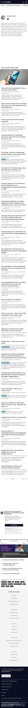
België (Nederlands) (18, 584)
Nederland (10, 584)
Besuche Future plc (6, 671)
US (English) (4, 581)
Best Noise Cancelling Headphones (14, 640)
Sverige (3, 586)
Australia (22, 581)
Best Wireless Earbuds (14, 643)
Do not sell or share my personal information (11, 698)
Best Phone (14, 623)
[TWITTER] (8, 19)
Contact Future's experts (7, 684)
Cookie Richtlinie (5, 689)
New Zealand (4, 584)
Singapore (17, 581)
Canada (9, 581)
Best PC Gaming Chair (14, 618)
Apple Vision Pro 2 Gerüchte (13, 5)
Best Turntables (14, 637)
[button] (1, 2)
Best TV (14, 626)
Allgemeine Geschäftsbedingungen (9, 681)
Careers (3, 695)
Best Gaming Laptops (14, 612)
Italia (24, 584)
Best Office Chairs (14, 646)
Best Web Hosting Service (14, 601)
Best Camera (14, 651)
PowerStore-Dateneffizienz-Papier (11, 573)
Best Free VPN (14, 598)
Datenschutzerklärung (8, 529)
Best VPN (14, 595)
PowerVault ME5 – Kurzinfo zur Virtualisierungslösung (11, 564)
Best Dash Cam (14, 654)
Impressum (4, 692)
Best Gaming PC (14, 615)
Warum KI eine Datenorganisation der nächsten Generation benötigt (12, 569)
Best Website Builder (14, 604)
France (11, 586)
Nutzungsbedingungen (8, 528)
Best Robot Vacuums (14, 660)
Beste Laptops (14, 609)
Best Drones (14, 657)
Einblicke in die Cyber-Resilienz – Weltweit (13, 559)
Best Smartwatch (14, 632)
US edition (11, 704)
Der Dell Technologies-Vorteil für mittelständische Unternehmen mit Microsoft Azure (15, 555)
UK (12, 581)
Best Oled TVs (14, 629)
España (7, 586)
